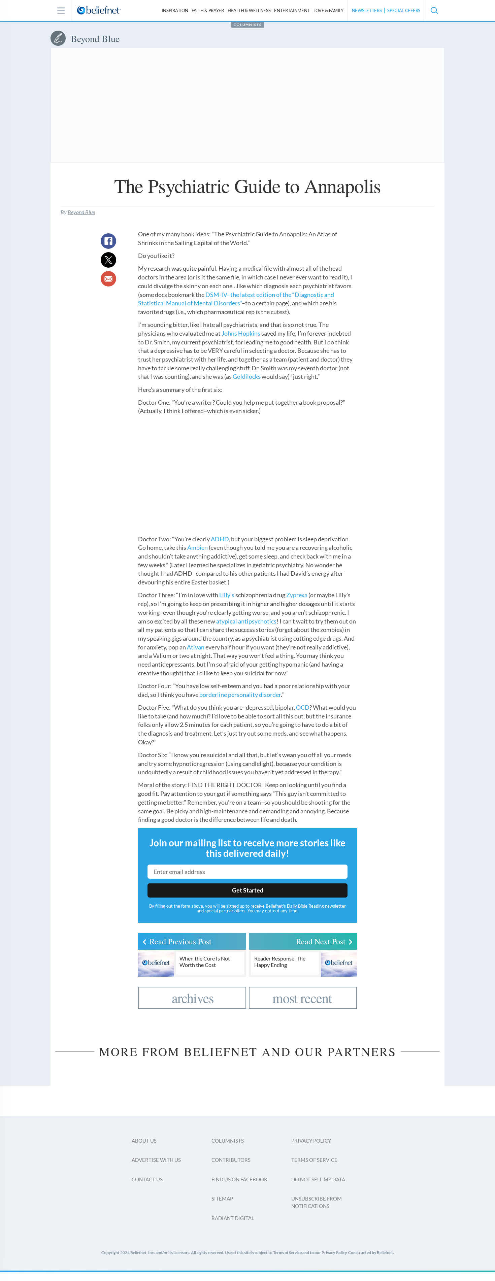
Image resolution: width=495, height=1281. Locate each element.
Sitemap (222, 1198)
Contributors (231, 1160)
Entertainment (292, 10)
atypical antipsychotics (246, 621)
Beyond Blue (81, 212)
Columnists (248, 25)
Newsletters (367, 10)
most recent (302, 998)
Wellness (249, 10)
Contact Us (147, 1179)
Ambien (197, 547)
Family (328, 10)
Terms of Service (314, 1160)
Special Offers (403, 10)
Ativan (195, 647)
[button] (434, 10)
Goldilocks (247, 376)
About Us (144, 1141)
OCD (302, 707)
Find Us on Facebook (239, 1179)
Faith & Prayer (208, 10)
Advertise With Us (156, 1160)
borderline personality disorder (240, 694)
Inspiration (175, 10)
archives (193, 998)
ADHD (220, 539)
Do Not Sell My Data (318, 1179)
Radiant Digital (232, 1218)
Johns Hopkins (241, 333)
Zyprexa (296, 595)
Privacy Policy (311, 1141)
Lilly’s (226, 595)
